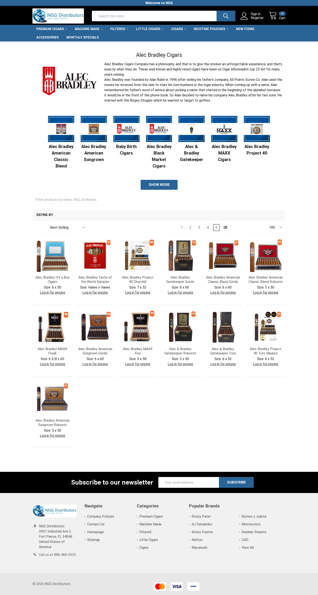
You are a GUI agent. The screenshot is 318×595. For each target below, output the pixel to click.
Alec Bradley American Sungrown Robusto (52, 422)
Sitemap (93, 540)
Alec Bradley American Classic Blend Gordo (223, 279)
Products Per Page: (251, 227)
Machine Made (87, 29)
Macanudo (199, 548)
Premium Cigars (50, 29)
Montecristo (251, 524)
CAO (245, 540)
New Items (245, 29)
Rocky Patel (201, 516)
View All (248, 548)
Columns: (170, 227)
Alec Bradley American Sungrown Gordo (95, 351)
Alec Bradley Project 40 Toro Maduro (265, 351)
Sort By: (41, 227)
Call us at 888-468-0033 (57, 555)
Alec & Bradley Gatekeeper (191, 153)
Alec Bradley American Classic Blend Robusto (266, 279)
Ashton (197, 540)
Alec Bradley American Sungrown (93, 153)
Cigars (177, 29)
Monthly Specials (82, 37)
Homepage (95, 532)
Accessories (47, 37)
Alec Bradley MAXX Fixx (138, 351)
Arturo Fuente (202, 532)
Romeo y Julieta (254, 516)
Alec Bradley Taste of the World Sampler (95, 279)
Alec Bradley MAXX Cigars (224, 153)
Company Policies (100, 516)
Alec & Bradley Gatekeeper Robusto (180, 351)
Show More (159, 185)
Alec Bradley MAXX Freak (52, 351)
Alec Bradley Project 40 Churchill (138, 279)
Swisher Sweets (254, 532)
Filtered (117, 29)
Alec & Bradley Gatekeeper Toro (223, 351)
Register (257, 18)
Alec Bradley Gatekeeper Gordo (180, 279)
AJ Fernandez (202, 524)
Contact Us (95, 524)
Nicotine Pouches (209, 29)
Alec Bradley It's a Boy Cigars (52, 279)
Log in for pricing (52, 292)
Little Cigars (148, 29)
